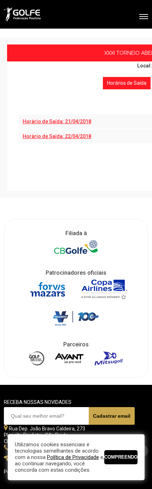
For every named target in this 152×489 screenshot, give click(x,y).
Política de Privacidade (73, 457)
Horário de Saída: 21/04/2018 (57, 121)
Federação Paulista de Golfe (42, 15)
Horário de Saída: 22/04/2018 (57, 136)
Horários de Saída (126, 83)
